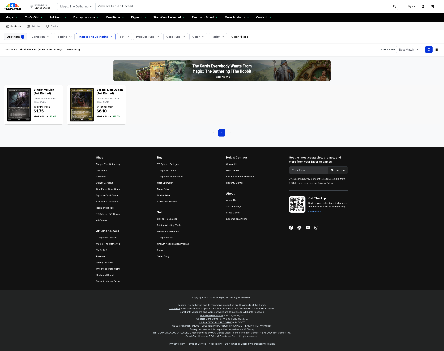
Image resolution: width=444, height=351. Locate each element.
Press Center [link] (233, 212)
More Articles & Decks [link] (108, 281)
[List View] (436, 49)
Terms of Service (196, 343)
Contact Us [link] (232, 164)
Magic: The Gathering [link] (108, 164)
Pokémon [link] (101, 176)
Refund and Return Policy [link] (240, 176)
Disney (250, 329)
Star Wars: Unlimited (167, 17)
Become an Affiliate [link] (236, 218)
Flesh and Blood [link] (105, 207)
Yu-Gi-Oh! (32, 17)
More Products (235, 17)
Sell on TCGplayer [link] (167, 218)
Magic (10, 17)
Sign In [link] (412, 6)
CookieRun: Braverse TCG (199, 336)
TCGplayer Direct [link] (166, 170)
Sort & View (388, 49)
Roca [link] (160, 250)
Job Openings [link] (233, 206)
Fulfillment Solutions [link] (168, 231)
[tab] (13, 26)
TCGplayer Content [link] (106, 237)
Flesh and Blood (203, 17)
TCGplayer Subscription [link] (170, 176)
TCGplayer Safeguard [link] (169, 164)
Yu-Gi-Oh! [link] (101, 170)
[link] (12, 6)
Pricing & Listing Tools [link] (169, 225)
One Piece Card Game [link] (108, 189)
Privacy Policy (325, 183)
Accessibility (215, 343)
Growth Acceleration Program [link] (173, 243)
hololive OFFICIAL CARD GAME (215, 322)
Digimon (136, 17)
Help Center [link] (232, 170)
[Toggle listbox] (417, 49)
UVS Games (217, 332)
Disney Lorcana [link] (104, 182)
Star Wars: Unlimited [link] (107, 201)
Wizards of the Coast (253, 305)
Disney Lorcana (84, 17)
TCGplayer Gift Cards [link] (108, 214)
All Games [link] (101, 220)
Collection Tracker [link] (167, 201)
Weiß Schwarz (216, 311)
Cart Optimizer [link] (165, 182)
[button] (394, 6)
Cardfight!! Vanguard (191, 311)
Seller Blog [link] (163, 256)
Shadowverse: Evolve (211, 315)
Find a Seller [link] (164, 195)
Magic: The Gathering (190, 305)
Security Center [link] (234, 182)
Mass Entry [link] (163, 189)
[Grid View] (429, 49)
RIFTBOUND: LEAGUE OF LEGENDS (172, 332)
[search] (243, 6)
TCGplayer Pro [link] (165, 237)
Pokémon (56, 17)
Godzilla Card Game (207, 318)
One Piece (113, 17)
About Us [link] (231, 200)
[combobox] (408, 49)
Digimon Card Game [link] (107, 195)
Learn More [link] (314, 211)
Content (261, 17)
